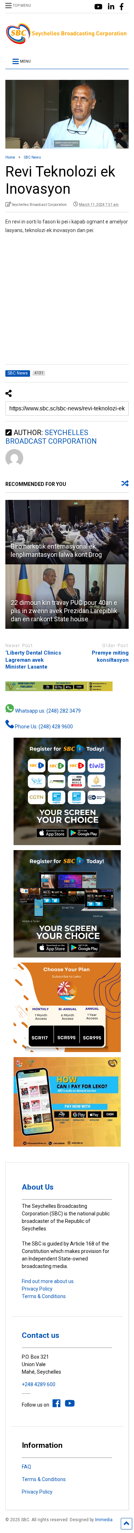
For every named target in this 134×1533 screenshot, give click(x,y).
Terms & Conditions (44, 1296)
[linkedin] (111, 7)
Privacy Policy (37, 1289)
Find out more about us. (48, 1281)
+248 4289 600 (38, 1384)
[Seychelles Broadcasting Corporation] (67, 42)
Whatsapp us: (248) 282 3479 (47, 711)
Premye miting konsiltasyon (110, 656)
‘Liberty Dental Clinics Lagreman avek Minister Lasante (33, 660)
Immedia (104, 1519)
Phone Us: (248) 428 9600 (43, 726)
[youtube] (98, 7)
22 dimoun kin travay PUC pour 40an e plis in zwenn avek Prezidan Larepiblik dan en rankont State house (64, 611)
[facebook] (121, 7)
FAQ (26, 1467)
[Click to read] (67, 532)
